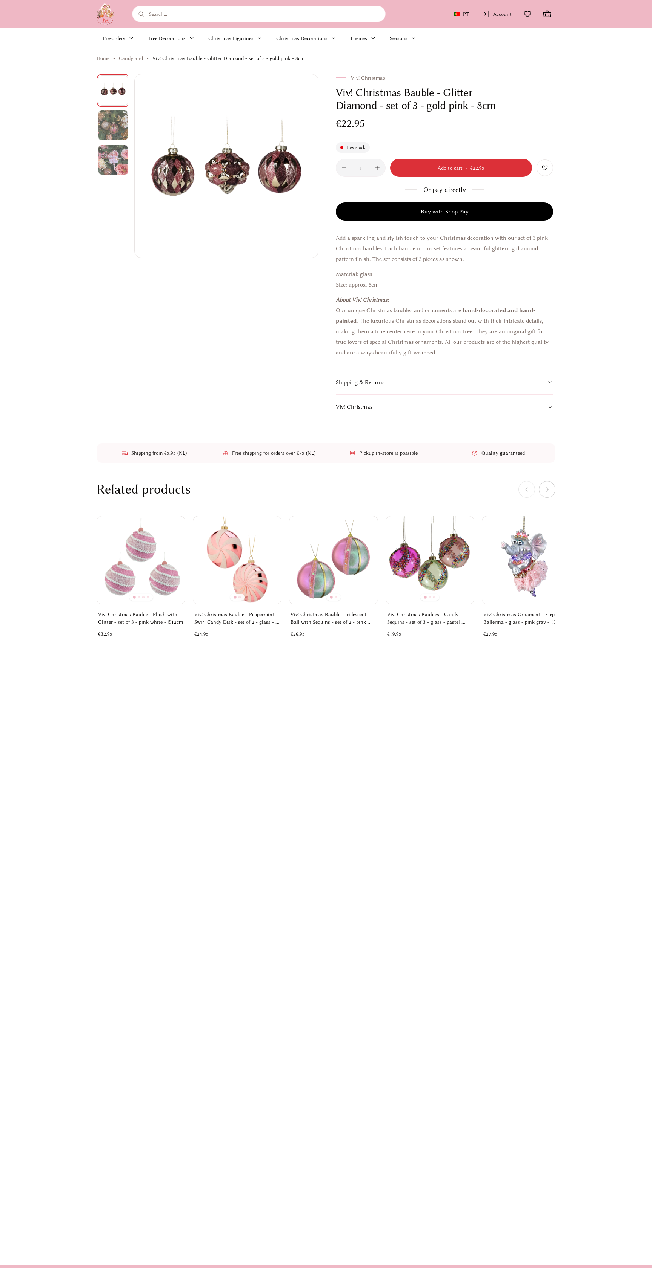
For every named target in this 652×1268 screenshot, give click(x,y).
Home (103, 58)
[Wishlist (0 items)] (527, 14)
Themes (358, 38)
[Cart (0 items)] (547, 14)
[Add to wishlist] (545, 167)
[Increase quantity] (377, 167)
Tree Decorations (167, 38)
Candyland (131, 58)
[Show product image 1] (113, 90)
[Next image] (304, 166)
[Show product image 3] (113, 160)
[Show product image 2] (113, 125)
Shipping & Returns (360, 382)
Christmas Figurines (231, 38)
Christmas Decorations (302, 38)
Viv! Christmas (354, 406)
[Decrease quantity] (344, 167)
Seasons (399, 38)
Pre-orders (114, 38)
